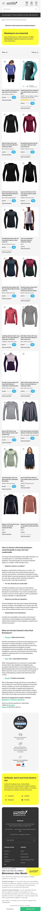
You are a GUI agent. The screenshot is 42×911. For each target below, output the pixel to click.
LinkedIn (26, 796)
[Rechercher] (36, 9)
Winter (22, 851)
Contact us (7, 851)
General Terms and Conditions (9, 860)
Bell (5, 864)
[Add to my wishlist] (4, 61)
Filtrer (3, 52)
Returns (6, 857)
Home (3, 20)
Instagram (11, 800)
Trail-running (24, 854)
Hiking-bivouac (25, 857)
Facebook (11, 796)
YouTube (26, 800)
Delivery (6, 854)
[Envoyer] (34, 840)
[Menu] (3, 3)
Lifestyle (23, 862)
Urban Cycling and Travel (27, 860)
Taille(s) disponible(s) (6, 100)
